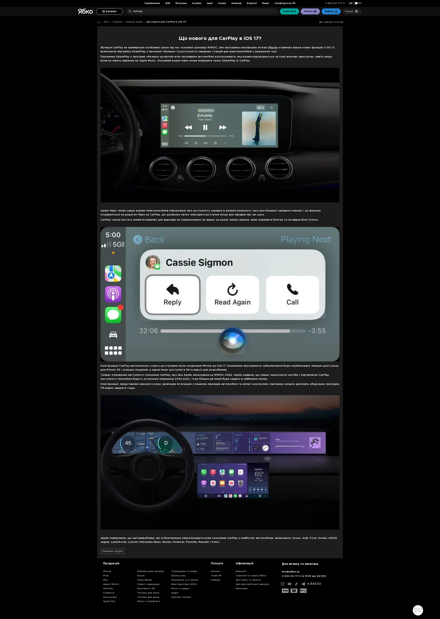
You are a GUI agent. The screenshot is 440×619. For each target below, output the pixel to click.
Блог (106, 22)
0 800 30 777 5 (335, 3)
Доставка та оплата (248, 580)
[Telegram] (303, 583)
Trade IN (216, 576)
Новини (117, 22)
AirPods (108, 589)
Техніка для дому (148, 597)
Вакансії (252, 3)
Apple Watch (111, 584)
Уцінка (222, 3)
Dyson (141, 576)
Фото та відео (180, 589)
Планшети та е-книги (184, 580)
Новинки (237, 3)
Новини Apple (134, 22)
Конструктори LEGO (184, 584)
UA (351, 3)
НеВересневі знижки (150, 571)
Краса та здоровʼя (148, 601)
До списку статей (331, 22)
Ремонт (215, 571)
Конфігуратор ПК (285, 3)
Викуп (265, 3)
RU (360, 3)
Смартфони (144, 580)
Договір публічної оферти (252, 584)
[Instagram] (282, 583)
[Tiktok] (296, 583)
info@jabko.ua (290, 572)
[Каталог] (109, 11)
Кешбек (196, 3)
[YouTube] (289, 583)
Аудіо (174, 593)
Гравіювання (152, 3)
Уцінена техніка (181, 597)
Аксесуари (110, 597)
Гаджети (108, 593)
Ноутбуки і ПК (146, 589)
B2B (168, 3)
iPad (105, 576)
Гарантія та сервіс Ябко (251, 576)
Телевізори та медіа (184, 571)
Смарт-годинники (148, 584)
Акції (210, 3)
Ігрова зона (178, 576)
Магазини (181, 3)
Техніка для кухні (148, 593)
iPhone (273, 47)
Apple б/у (109, 601)
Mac (105, 580)
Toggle (355, 3)
